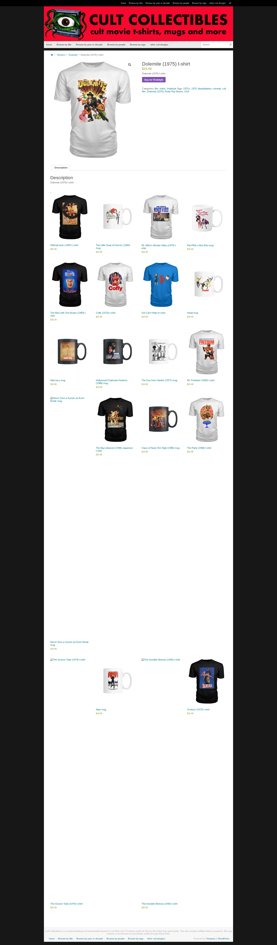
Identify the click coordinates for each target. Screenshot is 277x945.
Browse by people (181, 3)
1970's (186, 88)
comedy (217, 88)
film (156, 88)
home (123, 3)
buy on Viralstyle (153, 79)
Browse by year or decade (158, 3)
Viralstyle (73, 55)
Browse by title (136, 3)
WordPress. (224, 938)
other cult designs (217, 3)
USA (186, 91)
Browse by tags (199, 3)
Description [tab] (61, 167)
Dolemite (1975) (155, 91)
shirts (162, 88)
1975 (194, 88)
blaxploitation (204, 88)
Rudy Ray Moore (174, 91)
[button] (130, 65)
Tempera (210, 938)
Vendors (61, 55)
